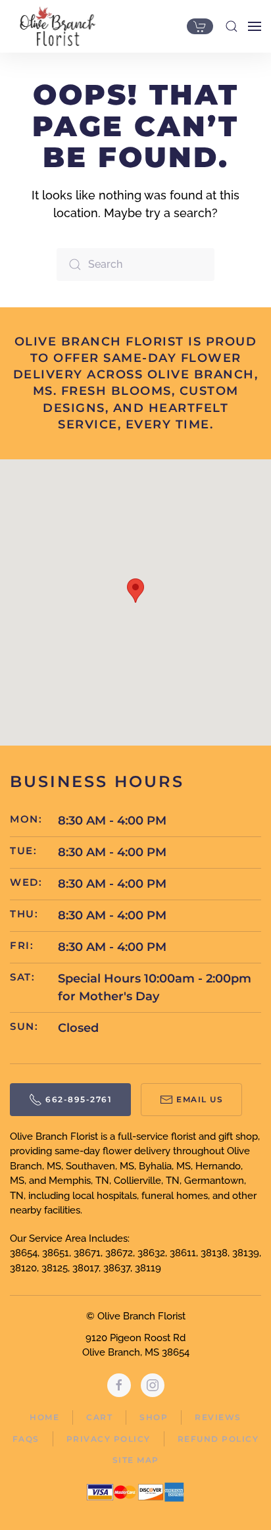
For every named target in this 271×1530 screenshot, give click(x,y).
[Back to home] (54, 26)
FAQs (25, 1439)
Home (44, 1417)
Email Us (199, 1099)
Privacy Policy (108, 1439)
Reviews (218, 1417)
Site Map (135, 1460)
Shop (153, 1417)
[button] (231, 26)
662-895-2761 (78, 1099)
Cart (99, 1417)
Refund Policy (218, 1439)
